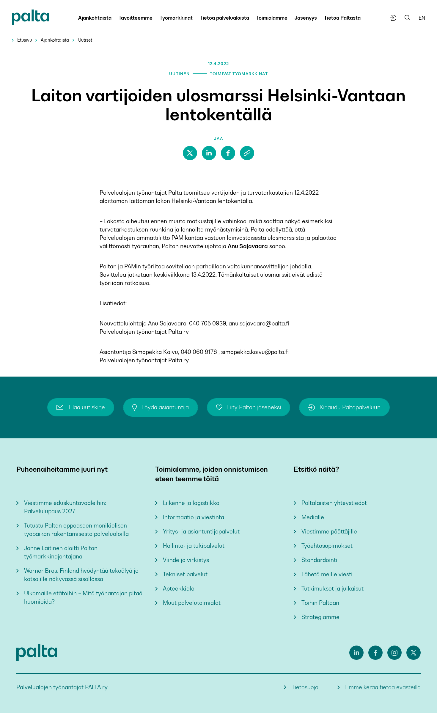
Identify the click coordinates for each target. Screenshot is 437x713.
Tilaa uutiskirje (86, 407)
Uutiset (85, 40)
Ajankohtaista (55, 40)
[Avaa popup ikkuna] (393, 18)
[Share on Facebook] (228, 153)
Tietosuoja (305, 687)
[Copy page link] (247, 153)
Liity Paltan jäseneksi (254, 407)
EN (422, 18)
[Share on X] (190, 153)
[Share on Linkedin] (209, 153)
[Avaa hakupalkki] (407, 18)
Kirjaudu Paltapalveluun (350, 407)
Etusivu (24, 40)
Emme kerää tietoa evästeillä (383, 687)
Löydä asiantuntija (165, 407)
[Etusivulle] (30, 18)
